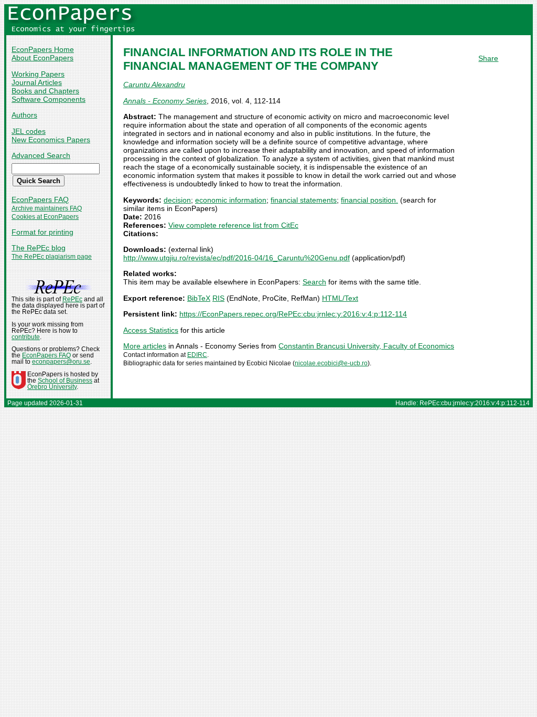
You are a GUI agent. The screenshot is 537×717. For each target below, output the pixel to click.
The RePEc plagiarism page (52, 257)
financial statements (304, 200)
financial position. (369, 200)
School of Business (65, 380)
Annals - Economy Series (165, 101)
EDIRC (197, 355)
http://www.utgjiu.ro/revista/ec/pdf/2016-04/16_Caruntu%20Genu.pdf (236, 258)
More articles (144, 346)
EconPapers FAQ (40, 199)
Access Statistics (150, 330)
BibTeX (198, 298)
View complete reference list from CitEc (233, 225)
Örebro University (52, 387)
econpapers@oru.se (61, 361)
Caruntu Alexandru (154, 84)
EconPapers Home (43, 49)
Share (488, 58)
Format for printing (42, 232)
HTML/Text (340, 298)
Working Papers (38, 74)
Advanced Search (41, 155)
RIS (218, 298)
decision (177, 200)
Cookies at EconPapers (45, 217)
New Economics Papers (51, 139)
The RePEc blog (39, 248)
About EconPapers (42, 58)
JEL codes (29, 131)
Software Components (48, 99)
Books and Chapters (45, 91)
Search (314, 282)
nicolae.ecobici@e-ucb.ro (331, 363)
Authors (24, 115)
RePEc (72, 299)
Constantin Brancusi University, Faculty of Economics (366, 346)
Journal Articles (37, 82)
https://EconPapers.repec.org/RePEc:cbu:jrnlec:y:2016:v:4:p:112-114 (293, 314)
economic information (230, 200)
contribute (26, 337)
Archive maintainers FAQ (47, 208)
